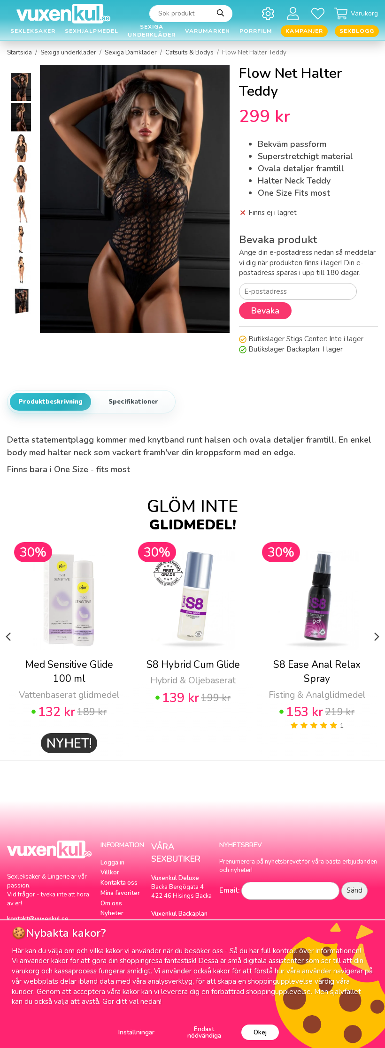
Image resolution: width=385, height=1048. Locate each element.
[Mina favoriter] (319, 13)
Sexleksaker (32, 31)
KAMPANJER (304, 31)
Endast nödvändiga (204, 1032)
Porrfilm (255, 31)
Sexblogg (356, 31)
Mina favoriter (120, 893)
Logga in (112, 862)
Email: (229, 890)
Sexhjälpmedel (91, 31)
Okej (260, 1032)
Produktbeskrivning (50, 402)
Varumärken (207, 31)
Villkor (109, 872)
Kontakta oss (119, 883)
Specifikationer (133, 402)
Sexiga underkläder (152, 31)
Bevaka (265, 310)
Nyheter (111, 913)
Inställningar (136, 1032)
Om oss (111, 903)
